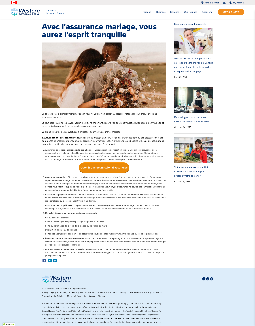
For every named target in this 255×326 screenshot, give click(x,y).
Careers (92, 296)
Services (174, 12)
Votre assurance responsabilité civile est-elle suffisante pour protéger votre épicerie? (191, 171)
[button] (208, 305)
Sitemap (101, 296)
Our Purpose (190, 12)
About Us (207, 12)
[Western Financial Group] (37, 15)
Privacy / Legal (48, 292)
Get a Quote (231, 12)
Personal (147, 12)
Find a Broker (212, 2)
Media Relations (58, 296)
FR (224, 2)
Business (160, 12)
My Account (238, 2)
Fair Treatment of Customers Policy (95, 292)
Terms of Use (119, 292)
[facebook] (203, 278)
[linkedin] (207, 278)
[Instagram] (211, 278)
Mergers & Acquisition (77, 296)
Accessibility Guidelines (67, 292)
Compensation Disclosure (138, 292)
